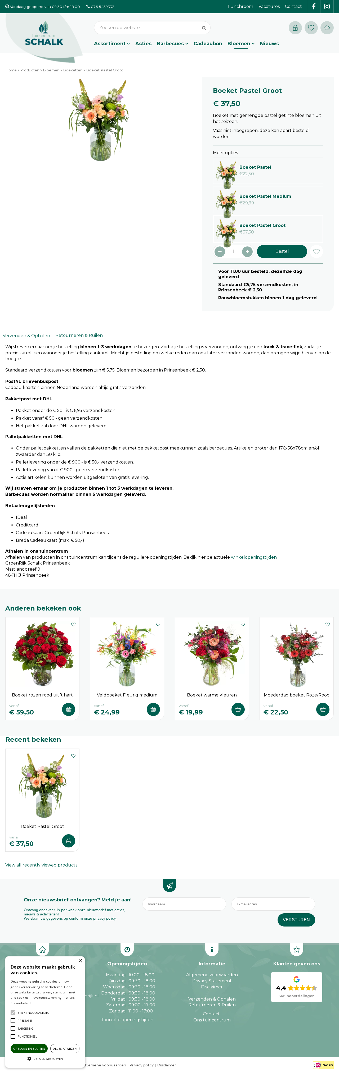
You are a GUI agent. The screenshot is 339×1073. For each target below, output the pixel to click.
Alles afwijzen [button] (65, 1049)
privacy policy (104, 918)
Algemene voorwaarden (212, 974)
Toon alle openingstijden (127, 1019)
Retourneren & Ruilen (79, 335)
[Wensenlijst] (311, 27)
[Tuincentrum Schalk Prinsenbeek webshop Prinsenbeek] (44, 38)
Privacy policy (142, 1065)
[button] (33, 1012)
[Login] (295, 27)
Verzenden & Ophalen (26, 335)
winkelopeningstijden (254, 557)
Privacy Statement (212, 980)
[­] (314, 6)
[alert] (45, 1012)
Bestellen (68, 709)
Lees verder (40, 1003)
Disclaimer (212, 986)
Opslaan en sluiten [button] (29, 1049)
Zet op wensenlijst (73, 624)
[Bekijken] (327, 27)
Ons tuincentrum (212, 1019)
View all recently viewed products (41, 865)
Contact (211, 1013)
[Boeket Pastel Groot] (98, 136)
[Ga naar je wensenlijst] (312, 27)
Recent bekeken (33, 739)
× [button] (80, 961)
